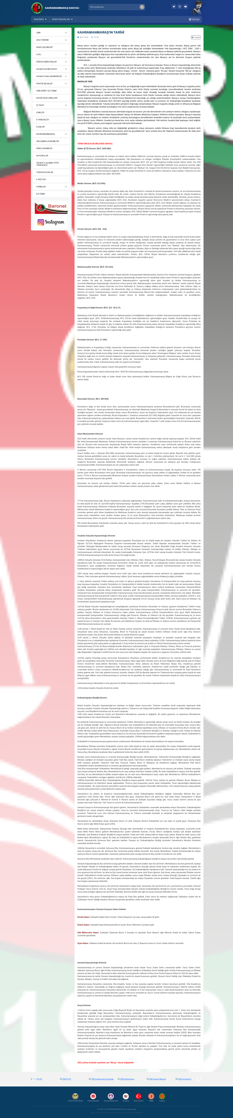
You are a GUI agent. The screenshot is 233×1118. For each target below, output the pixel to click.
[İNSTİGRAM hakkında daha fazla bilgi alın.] (51, 222)
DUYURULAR (42, 156)
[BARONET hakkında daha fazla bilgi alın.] (51, 207)
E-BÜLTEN (41, 179)
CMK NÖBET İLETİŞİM (46, 91)
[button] (199, 1079)
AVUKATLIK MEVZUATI (46, 69)
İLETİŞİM (40, 194)
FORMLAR (41, 187)
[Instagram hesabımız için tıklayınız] (179, 6)
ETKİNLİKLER (42, 120)
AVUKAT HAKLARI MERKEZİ (49, 76)
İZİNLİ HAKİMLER (44, 148)
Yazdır (197, 37)
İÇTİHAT (40, 105)
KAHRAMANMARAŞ (45, 134)
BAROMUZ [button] (39, 19)
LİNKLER (40, 112)
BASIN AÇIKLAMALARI (46, 98)
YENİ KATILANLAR (44, 172)
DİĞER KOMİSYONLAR (46, 62)
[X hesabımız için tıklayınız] (173, 6)
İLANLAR (40, 127)
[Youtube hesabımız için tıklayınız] (185, 6)
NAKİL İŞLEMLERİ (44, 47)
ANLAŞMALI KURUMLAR (47, 141)
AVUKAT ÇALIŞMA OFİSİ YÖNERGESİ (47, 164)
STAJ (38, 54)
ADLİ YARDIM (42, 40)
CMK (38, 33)
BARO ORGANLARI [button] (61, 19)
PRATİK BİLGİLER (44, 83)
